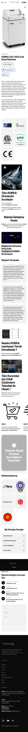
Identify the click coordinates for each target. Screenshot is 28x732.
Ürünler (3, 669)
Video (6, 75)
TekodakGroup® (5, 54)
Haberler (3, 672)
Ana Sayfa (13, 563)
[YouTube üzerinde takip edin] (8, 720)
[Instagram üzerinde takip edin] (3, 720)
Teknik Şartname (9, 70)
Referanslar (4, 675)
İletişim (3, 682)
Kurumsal (3, 667)
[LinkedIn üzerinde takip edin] (12, 720)
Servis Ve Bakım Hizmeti (6, 677)
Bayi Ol (3, 680)
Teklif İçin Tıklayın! (7, 64)
